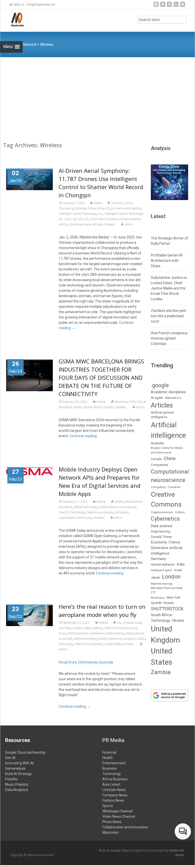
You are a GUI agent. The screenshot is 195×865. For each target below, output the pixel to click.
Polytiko (11, 779)
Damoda (80, 208)
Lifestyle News (114, 790)
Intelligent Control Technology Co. (81, 214)
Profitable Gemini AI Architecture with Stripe (167, 260)
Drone (91, 208)
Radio (141, 639)
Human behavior (163, 564)
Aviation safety (82, 628)
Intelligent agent (161, 570)
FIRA (132, 402)
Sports (107, 806)
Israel (178, 570)
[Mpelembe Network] (13, 19)
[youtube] (182, 6)
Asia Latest (111, 784)
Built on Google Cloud (114, 850)
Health (107, 758)
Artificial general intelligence (162, 415)
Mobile (100, 402)
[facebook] (156, 6)
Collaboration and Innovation (125, 827)
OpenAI (156, 603)
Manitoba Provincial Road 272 (167, 590)
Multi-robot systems (104, 219)
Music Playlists (16, 784)
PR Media (113, 740)
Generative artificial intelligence (166, 550)
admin (128, 224)
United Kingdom (165, 634)
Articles (162, 405)
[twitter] (162, 6)
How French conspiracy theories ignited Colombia (169, 338)
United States (113, 644)
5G (119, 623)
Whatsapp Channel (117, 811)
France (174, 542)
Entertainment (114, 763)
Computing (158, 487)
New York (173, 597)
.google (160, 385)
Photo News (112, 822)
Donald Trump (161, 537)
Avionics (116, 203)
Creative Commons (116, 628)
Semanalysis (15, 768)
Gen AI (10, 758)
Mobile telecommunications (117, 507)
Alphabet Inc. (173, 398)
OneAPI (64, 512)
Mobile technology (86, 507)
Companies (159, 465)
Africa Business (114, 779)
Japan (155, 577)
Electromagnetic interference (86, 633)
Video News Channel (118, 816)
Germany (158, 559)
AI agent (157, 398)
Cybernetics (165, 518)
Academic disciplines (168, 392)
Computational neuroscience (170, 475)
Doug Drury (67, 662)
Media (98, 203)
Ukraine (178, 620)
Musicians (158, 597)
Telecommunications (100, 512)
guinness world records (125, 208)
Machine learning (161, 583)
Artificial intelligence (168, 430)
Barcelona (121, 402)
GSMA (77, 407)
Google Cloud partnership (25, 752)
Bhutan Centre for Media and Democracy (167, 450)
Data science (161, 526)
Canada (156, 459)
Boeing (97, 628)
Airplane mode (131, 623)
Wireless (109, 224)
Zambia (161, 672)
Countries (174, 487)
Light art (76, 219)
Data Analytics (16, 790)
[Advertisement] (97, 95)
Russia (169, 603)
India (181, 564)
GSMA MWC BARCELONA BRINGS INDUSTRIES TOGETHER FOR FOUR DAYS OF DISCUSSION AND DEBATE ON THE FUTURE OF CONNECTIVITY (101, 377)
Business (109, 768)
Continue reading (83, 436)
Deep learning (160, 531)
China (128, 203)
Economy (159, 542)
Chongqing (66, 208)
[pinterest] (169, 6)
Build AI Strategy (18, 774)
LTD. (86, 219)
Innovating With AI (19, 763)
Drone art (103, 208)
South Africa (161, 615)
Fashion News (113, 800)
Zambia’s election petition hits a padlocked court (169, 316)
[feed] (175, 6)
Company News (114, 795)
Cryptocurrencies (162, 512)
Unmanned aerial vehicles (86, 224)
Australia (65, 628)
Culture (180, 512)
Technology (77, 512)
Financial (109, 752)
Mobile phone (115, 633)
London (171, 576)
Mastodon (110, 832)
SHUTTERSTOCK (167, 608)
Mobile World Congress (99, 407)
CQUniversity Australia (95, 662)
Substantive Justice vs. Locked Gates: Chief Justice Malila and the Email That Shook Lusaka (169, 288)
